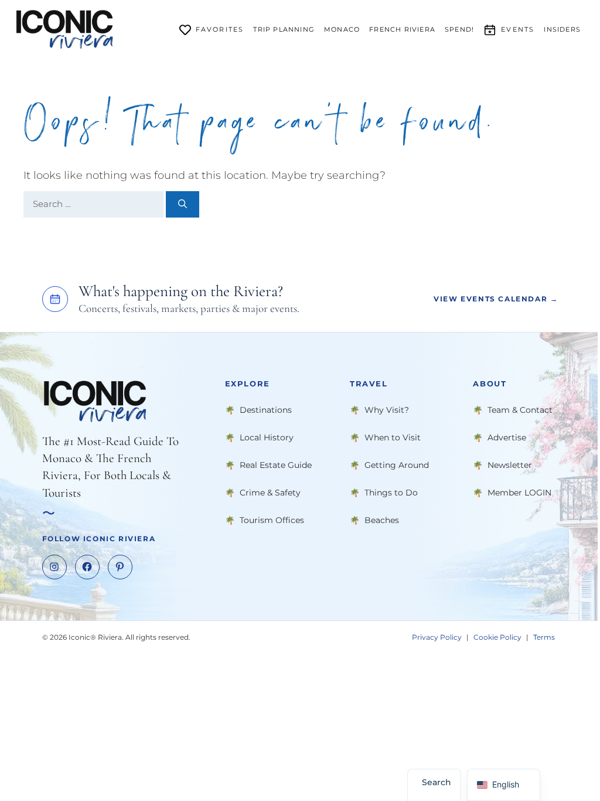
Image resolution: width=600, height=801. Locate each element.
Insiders (562, 29)
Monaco (342, 29)
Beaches (381, 519)
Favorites (220, 29)
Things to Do (391, 492)
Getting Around (396, 464)
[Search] (182, 204)
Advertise (507, 437)
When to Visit (392, 437)
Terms (544, 636)
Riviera (402, 29)
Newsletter (510, 464)
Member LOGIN (519, 492)
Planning (284, 29)
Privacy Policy (437, 636)
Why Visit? (386, 409)
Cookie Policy (497, 636)
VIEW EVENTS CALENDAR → (496, 298)
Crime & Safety (270, 492)
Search (436, 782)
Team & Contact (520, 409)
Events (517, 29)
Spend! (459, 29)
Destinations (266, 409)
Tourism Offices (272, 519)
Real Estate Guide (276, 464)
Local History (267, 437)
